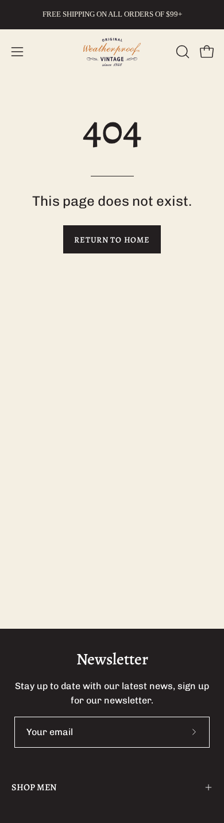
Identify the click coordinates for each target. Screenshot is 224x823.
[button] (181, 52)
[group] (112, 14)
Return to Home (111, 239)
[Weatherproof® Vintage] (112, 52)
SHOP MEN (34, 787)
